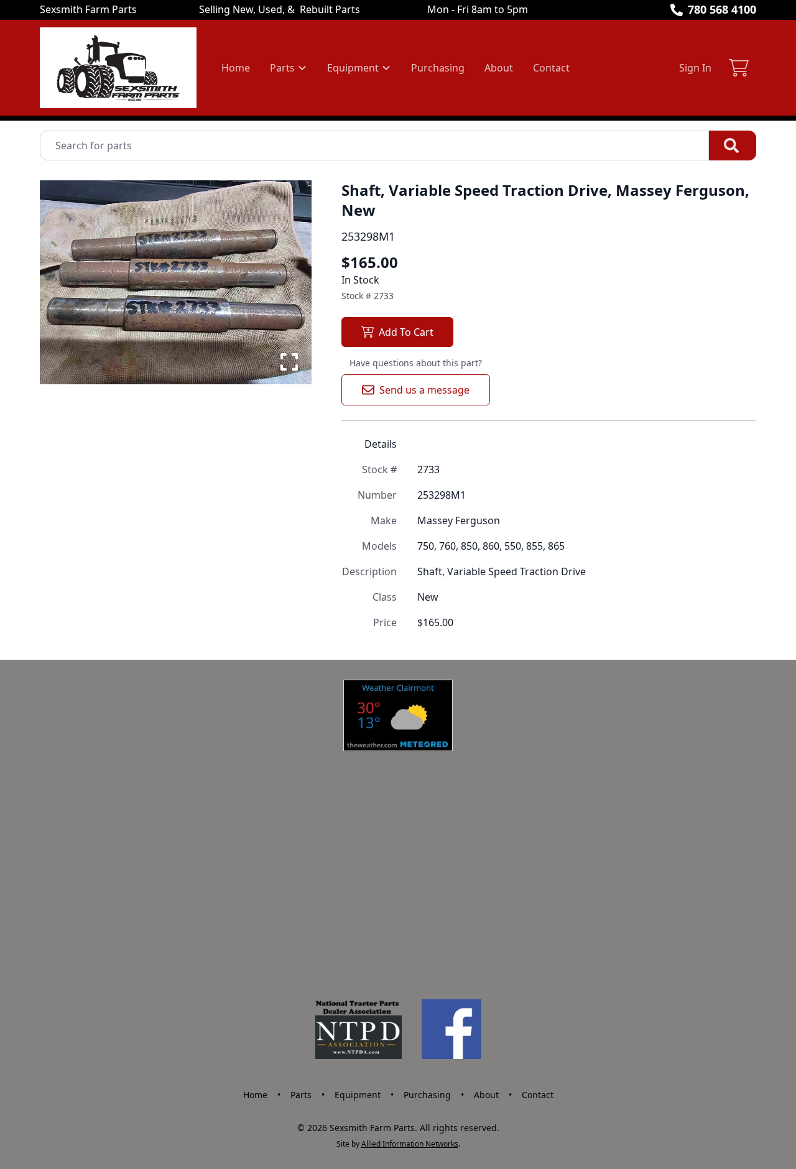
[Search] (732, 145)
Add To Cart (406, 332)
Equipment (358, 1095)
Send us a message (424, 390)
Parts (301, 1095)
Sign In (695, 68)
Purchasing (438, 68)
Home (235, 68)
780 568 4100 (722, 9)
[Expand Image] (289, 361)
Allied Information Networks (409, 1144)
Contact (551, 68)
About (498, 68)
